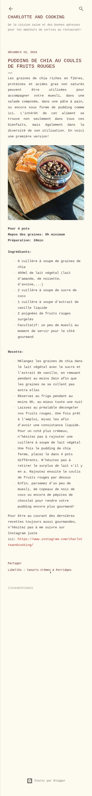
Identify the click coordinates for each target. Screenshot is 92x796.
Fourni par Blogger (50, 781)
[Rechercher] (81, 7)
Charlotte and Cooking (36, 17)
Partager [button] (15, 563)
